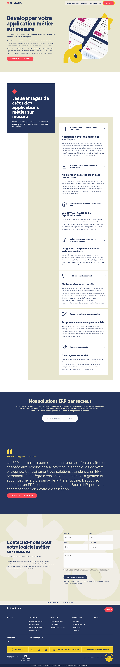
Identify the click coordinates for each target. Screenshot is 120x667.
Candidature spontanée (97, 649)
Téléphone (92, 543)
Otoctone (76, 621)
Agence (68, 3)
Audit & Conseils (34, 624)
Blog (100, 3)
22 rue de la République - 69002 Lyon (67, 649)
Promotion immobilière (52, 418)
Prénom (66, 533)
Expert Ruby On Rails (36, 621)
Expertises (75, 3)
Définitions (12, 638)
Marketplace (55, 624)
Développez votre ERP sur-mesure (22, 495)
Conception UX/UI (35, 631)
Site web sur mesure (58, 627)
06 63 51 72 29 (18, 649)
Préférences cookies (36, 665)
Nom (90, 533)
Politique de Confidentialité (92, 581)
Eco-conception (36, 638)
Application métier (67, 602)
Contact (97, 617)
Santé (70, 418)
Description (67, 552)
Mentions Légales (47, 665)
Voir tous (76, 631)
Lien (8, 641)
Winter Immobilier (79, 624)
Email (65, 543)
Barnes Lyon (77, 627)
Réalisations (93, 3)
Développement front (36, 627)
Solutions (84, 3)
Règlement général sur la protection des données (64, 665)
